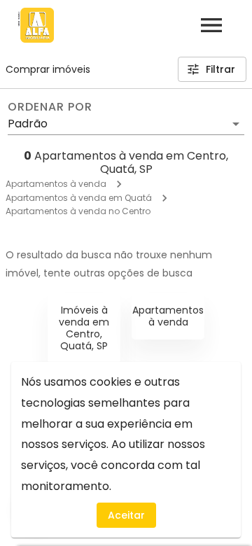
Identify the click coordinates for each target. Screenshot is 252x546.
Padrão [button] (28, 123)
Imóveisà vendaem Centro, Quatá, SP (84, 327)
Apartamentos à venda (56, 184)
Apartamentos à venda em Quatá (79, 198)
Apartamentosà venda (168, 316)
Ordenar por (50, 107)
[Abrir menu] (211, 25)
